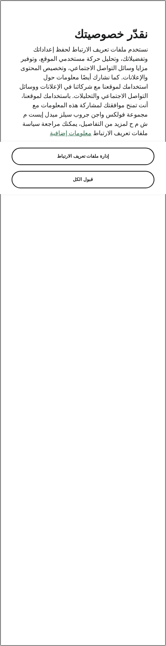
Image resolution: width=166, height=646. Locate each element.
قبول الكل (83, 179)
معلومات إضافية (70, 133)
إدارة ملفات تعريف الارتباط (83, 156)
